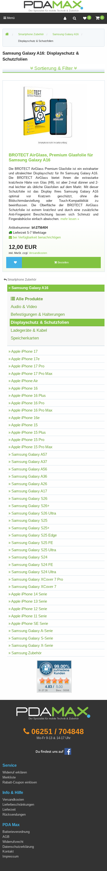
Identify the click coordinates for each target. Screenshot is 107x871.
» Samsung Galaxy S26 (27, 498)
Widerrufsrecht (12, 842)
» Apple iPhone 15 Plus (27, 432)
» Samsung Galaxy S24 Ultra (32, 572)
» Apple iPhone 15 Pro (26, 439)
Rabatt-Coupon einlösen (19, 782)
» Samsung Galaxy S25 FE (30, 543)
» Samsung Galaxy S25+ (29, 528)
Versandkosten (38, 252)
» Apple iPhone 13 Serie (27, 601)
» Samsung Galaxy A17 (27, 491)
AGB (5, 837)
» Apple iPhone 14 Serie (27, 594)
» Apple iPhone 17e (24, 359)
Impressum (10, 856)
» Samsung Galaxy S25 (27, 520)
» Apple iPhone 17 (23, 351)
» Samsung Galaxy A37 (27, 461)
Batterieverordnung (16, 832)
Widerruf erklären (14, 772)
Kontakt (8, 851)
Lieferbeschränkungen (18, 804)
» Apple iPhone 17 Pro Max (30, 373)
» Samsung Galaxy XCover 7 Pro (35, 579)
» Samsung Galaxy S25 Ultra (32, 550)
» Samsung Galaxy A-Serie (30, 631)
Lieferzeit (9, 809)
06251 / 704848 (57, 731)
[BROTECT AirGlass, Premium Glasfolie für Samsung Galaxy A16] (53, 117)
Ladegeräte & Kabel (29, 330)
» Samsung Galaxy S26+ (29, 506)
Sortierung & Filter (53, 68)
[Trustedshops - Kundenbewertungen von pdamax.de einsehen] (36, 676)
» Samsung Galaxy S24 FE (30, 564)
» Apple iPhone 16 (23, 388)
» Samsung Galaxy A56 (27, 469)
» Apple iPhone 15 (23, 425)
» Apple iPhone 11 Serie (27, 616)
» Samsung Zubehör (25, 653)
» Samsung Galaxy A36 (27, 476)
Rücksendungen (14, 814)
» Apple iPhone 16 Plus (27, 395)
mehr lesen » (69, 219)
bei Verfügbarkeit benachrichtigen (36, 237)
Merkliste (9, 777)
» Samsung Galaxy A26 (27, 484)
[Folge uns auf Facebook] (53, 751)
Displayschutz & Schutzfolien (35, 40)
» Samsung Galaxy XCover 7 (32, 586)
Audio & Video (24, 306)
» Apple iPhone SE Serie (28, 623)
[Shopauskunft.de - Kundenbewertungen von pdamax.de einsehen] (54, 676)
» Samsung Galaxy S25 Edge (32, 535)
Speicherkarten (25, 338)
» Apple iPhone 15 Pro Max (30, 447)
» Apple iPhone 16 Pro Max (30, 410)
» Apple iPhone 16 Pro (26, 403)
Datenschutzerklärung (18, 847)
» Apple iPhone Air (23, 381)
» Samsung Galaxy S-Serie (30, 638)
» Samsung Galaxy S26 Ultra (32, 513)
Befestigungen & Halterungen (38, 314)
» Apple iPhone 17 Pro (26, 366)
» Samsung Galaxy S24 (27, 557)
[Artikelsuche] (74, 18)
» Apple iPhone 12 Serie (27, 609)
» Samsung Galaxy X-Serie (30, 645)
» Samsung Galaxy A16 (28, 288)
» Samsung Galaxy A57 (27, 454)
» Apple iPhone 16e (24, 418)
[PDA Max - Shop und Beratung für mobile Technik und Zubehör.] (7, 34)
